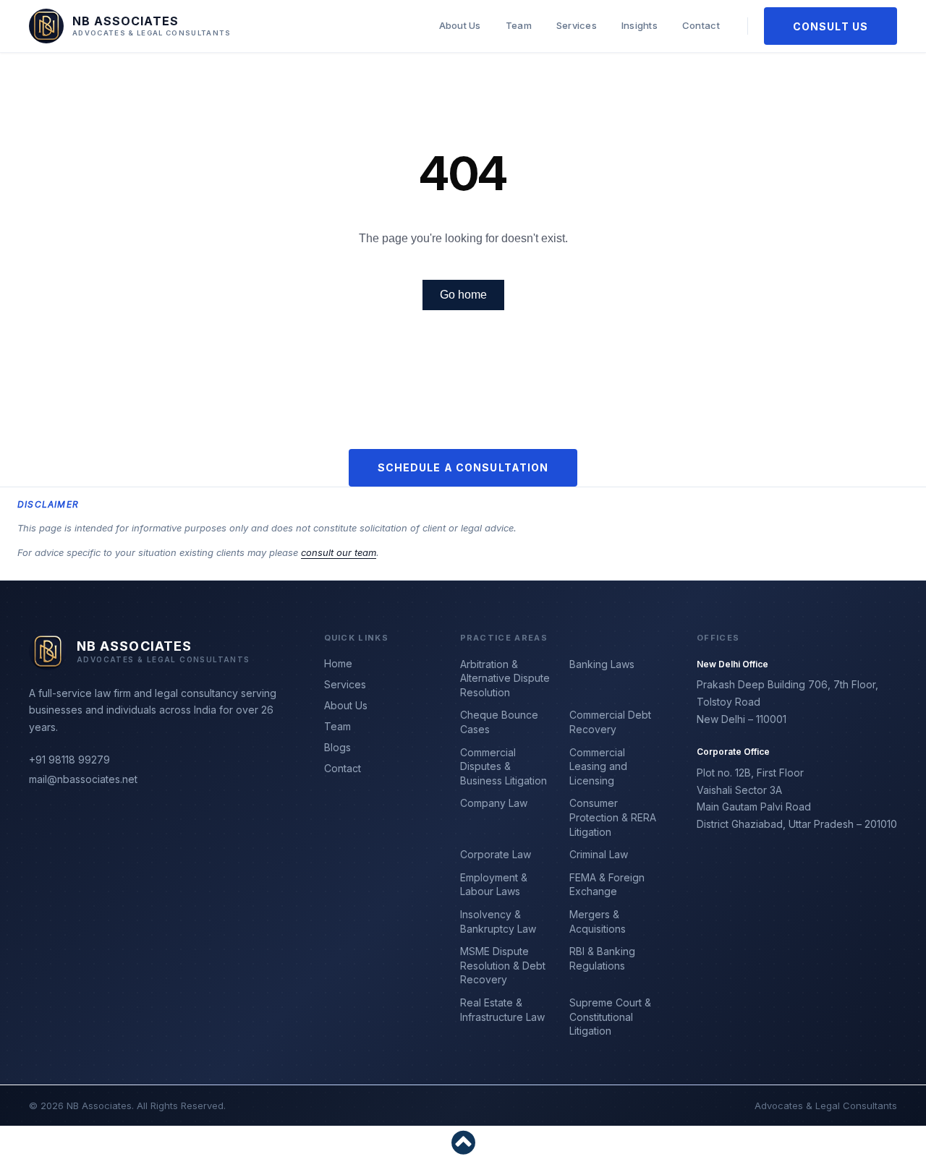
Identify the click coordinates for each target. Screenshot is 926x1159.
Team (519, 25)
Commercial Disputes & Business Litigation (503, 766)
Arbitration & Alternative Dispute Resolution (505, 678)
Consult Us (830, 26)
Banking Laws (601, 664)
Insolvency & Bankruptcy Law (498, 921)
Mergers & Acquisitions (597, 921)
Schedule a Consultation (463, 467)
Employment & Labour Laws (493, 884)
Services (576, 25)
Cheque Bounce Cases (499, 722)
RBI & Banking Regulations (602, 958)
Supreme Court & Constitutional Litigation (610, 1016)
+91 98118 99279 (69, 759)
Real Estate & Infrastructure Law (502, 1009)
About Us (460, 25)
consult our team (338, 552)
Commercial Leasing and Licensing (598, 766)
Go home (463, 294)
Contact (701, 25)
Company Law (493, 803)
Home (338, 663)
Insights (639, 25)
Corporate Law (495, 854)
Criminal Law (598, 854)
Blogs (337, 747)
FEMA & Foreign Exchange (607, 884)
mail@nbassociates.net (83, 779)
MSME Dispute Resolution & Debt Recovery (502, 965)
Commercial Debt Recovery (610, 722)
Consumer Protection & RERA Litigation (612, 817)
